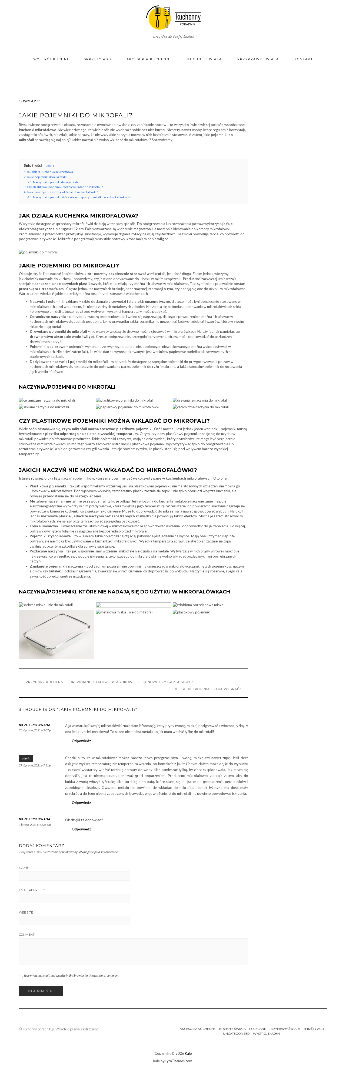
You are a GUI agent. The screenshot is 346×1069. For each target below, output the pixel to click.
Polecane (257, 1029)
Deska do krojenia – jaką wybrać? (207, 689)
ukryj (49, 165)
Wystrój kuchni (50, 59)
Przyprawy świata (258, 59)
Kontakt (303, 59)
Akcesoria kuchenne (149, 59)
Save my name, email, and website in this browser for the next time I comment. (71, 975)
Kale (188, 1053)
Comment (27, 934)
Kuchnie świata (204, 59)
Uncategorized (236, 1033)
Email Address (32, 890)
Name (24, 868)
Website (26, 912)
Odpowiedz (81, 741)
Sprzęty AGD (97, 59)
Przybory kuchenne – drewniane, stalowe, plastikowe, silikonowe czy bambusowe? (109, 682)
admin (26, 758)
